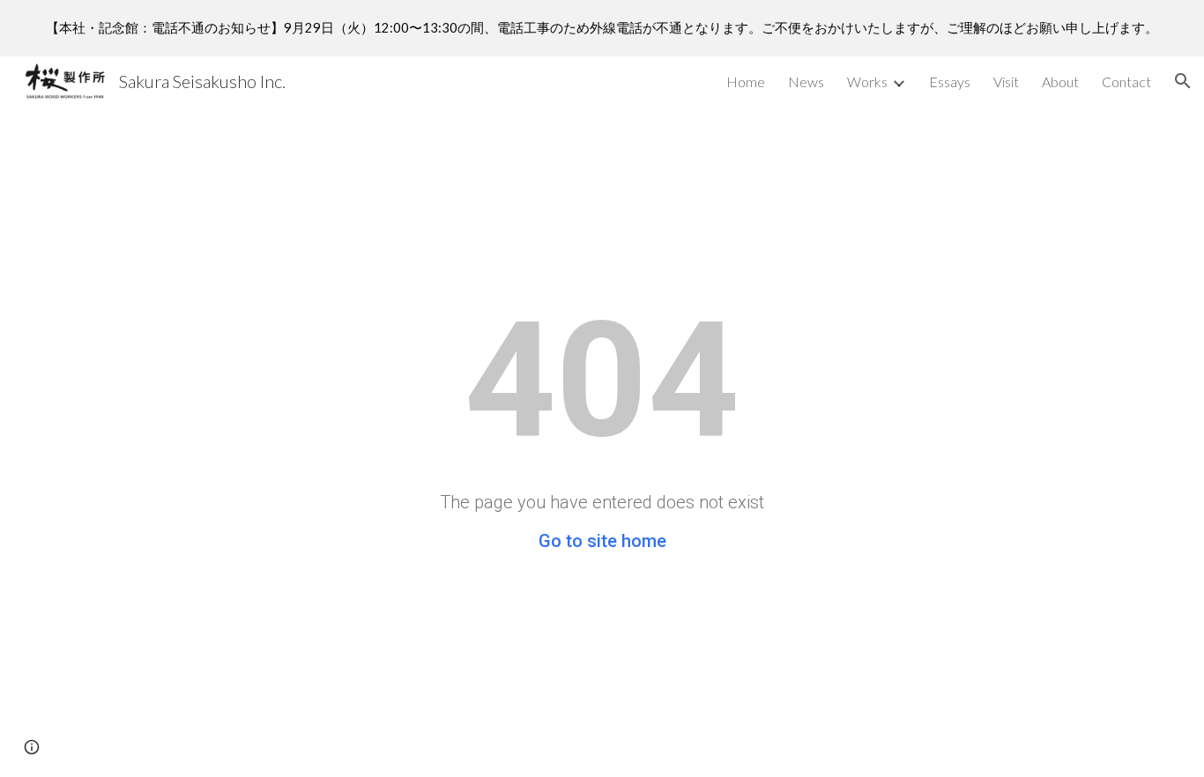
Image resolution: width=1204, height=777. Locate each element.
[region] (602, 28)
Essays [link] (949, 81)
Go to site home (602, 540)
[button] (1183, 81)
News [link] (806, 81)
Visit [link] (1006, 81)
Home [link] (745, 81)
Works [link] (867, 81)
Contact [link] (1126, 81)
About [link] (1060, 81)
